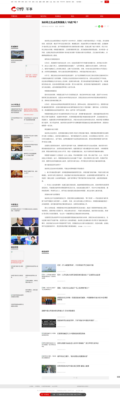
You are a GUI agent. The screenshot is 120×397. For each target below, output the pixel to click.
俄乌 (72, 16)
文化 (37, 1)
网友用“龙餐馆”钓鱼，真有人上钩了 (30, 172)
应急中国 (68, 1)
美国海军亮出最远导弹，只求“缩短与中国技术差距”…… (77, 320)
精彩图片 (29, 16)
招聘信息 (58, 392)
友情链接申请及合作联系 (83, 386)
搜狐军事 (61, 26)
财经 (23, 1)
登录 (107, 1)
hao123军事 (54, 386)
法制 (58, 1)
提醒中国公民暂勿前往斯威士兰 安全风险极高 (58, 311)
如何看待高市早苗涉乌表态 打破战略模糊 (31, 145)
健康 (47, 1)
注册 (102, 1)
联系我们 (53, 392)
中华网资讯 (37, 386)
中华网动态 (76, 392)
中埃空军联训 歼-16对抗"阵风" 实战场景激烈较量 (31, 118)
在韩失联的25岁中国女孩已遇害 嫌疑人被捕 (73, 366)
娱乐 (26, 1)
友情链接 (72, 392)
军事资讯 (14, 16)
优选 (54, 1)
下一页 (75, 378)
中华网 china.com (18, 9)
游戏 (33, 1)
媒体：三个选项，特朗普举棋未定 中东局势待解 (66, 394)
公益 (51, 1)
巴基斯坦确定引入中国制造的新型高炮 (71, 333)
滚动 (101, 16)
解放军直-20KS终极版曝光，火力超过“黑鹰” (30, 154)
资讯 (16, 1)
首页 (12, 1)
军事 (19, 1)
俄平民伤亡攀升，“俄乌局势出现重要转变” (72, 356)
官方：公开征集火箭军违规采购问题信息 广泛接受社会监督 (78, 275)
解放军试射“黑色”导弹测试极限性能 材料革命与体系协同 (31, 110)
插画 (44, 1)
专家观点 (58, 16)
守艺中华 (62, 1)
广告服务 (48, 392)
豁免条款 (67, 392)
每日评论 (43, 16)
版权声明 (62, 392)
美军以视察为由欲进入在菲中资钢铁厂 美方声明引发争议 (78, 343)
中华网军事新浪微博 (45, 386)
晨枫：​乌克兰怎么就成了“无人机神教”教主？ (73, 288)
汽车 (30, 1)
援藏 (40, 1)
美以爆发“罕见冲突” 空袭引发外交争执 (31, 136)
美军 (87, 16)
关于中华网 (43, 392)
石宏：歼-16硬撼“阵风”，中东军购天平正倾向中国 (75, 265)
